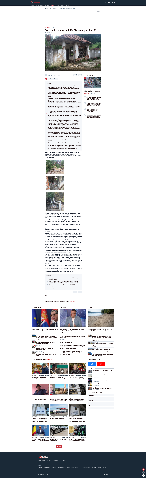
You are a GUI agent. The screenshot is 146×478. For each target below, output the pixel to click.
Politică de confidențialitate (53, 460)
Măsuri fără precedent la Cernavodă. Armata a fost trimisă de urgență (64, 288)
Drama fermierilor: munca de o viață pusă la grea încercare (39, 398)
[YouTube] (114, 2)
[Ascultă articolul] (143, 469)
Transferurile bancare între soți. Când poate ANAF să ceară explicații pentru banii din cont (40, 420)
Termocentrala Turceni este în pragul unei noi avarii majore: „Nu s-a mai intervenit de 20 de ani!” (58, 399)
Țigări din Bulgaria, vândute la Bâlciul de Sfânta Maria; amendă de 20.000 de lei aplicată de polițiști (92, 92)
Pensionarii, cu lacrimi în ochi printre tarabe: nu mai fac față (76, 378)
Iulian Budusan (83, 396)
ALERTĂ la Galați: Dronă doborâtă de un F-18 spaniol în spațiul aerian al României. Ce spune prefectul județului (94, 99)
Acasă (47, 8)
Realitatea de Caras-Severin (66, 469)
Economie (55, 8)
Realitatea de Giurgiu (75, 469)
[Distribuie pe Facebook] (76, 75)
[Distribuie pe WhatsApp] (79, 75)
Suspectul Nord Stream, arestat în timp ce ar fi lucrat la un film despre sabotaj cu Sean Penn (47, 354)
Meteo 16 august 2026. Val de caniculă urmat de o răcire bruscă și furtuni (93, 110)
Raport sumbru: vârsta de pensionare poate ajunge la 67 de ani (58, 379)
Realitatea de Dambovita (102, 467)
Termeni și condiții (45, 460)
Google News (72, 301)
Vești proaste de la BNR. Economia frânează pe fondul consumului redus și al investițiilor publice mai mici (77, 400)
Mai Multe (59, 446)
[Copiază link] (74, 75)
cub (46, 298)
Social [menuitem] (57, 5)
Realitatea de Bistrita (70, 467)
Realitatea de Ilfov (94, 467)
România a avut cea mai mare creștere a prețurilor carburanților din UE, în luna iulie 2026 (77, 441)
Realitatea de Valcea (83, 469)
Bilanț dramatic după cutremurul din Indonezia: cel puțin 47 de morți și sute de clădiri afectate (94, 116)
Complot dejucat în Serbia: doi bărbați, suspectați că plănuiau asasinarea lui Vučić (45, 330)
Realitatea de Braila (41, 469)
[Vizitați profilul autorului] (46, 75)
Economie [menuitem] (52, 5)
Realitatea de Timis (78, 467)
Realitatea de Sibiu (49, 469)
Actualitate (86, 93)
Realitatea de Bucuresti (57, 469)
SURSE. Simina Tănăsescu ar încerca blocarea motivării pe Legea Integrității (71, 341)
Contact (39, 460)
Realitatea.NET (40, 467)
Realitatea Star (54, 467)
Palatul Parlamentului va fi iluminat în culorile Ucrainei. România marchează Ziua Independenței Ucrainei (46, 338)
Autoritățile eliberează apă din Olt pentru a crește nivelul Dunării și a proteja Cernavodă (64, 278)
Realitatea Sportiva (47, 467)
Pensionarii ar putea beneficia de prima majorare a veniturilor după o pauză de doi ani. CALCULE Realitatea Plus (94, 105)
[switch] (109, 2)
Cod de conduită (62, 460)
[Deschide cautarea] (105, 2)
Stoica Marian (65, 416)
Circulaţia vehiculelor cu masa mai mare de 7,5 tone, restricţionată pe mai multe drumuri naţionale (47, 348)
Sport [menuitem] (67, 5)
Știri (50, 8)
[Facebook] (112, 2)
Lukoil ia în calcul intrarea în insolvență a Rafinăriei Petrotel (57, 419)
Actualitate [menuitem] (40, 5)
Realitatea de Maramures (58, 74)
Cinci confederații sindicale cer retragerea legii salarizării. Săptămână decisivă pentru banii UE (64, 285)
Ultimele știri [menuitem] (34, 5)
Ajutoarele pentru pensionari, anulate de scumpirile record (39, 378)
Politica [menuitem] (47, 5)
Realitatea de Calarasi (86, 467)
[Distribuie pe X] (81, 75)
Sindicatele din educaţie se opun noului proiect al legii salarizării (45, 343)
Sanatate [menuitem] (62, 5)
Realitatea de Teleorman (62, 467)
